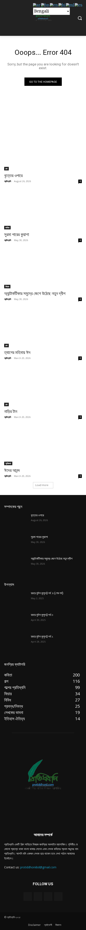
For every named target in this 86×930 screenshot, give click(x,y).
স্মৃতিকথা (8, 463)
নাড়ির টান (10, 411)
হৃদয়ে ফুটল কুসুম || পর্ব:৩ (42, 614)
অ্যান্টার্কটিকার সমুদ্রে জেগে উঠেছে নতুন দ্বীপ (34, 293)
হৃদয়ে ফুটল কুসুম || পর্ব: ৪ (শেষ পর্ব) (47, 593)
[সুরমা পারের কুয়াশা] (43, 210)
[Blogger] (28, 896)
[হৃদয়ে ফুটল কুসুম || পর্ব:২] (16, 643)
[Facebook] (38, 896)
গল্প (6, 168)
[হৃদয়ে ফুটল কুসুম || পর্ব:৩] (16, 621)
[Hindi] (62, 5)
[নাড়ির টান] (43, 387)
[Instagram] (48, 896)
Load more (41, 485)
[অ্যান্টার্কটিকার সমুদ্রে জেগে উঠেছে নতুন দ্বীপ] (43, 269)
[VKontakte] (58, 896)
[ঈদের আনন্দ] (43, 445)
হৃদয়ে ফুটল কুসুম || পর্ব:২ (42, 636)
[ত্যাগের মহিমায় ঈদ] (43, 328)
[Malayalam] (70, 5)
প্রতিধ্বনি (7, 181)
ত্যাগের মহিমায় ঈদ (17, 352)
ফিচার (7, 286)
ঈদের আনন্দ (12, 470)
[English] (54, 5)
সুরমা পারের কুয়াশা (16, 234)
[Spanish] (79, 5)
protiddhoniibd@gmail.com (38, 867)
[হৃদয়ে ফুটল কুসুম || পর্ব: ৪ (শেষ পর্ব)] (16, 599)
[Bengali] (45, 5)
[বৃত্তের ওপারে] (43, 151)
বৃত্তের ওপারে (13, 175)
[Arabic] (37, 5)
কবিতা (7, 227)
